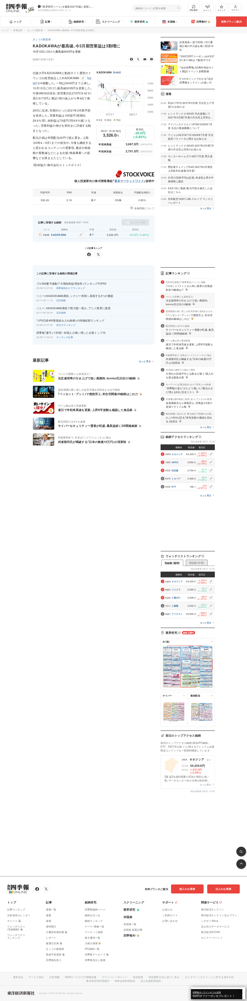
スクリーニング (111, 21)
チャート (207, 10)
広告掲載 (54, 977)
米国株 (171, 21)
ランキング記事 (64, 337)
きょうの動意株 (35, 30)
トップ (18, 21)
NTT (174, 486)
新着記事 (17, 30)
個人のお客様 (187, 889)
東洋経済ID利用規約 (97, 981)
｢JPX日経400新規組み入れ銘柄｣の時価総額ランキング (70, 320)
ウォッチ (221, 9)
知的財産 (138, 977)
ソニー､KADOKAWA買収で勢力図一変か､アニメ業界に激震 (73, 308)
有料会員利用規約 (125, 981)
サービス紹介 (36, 977)
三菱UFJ (176, 597)
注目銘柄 (61, 300)
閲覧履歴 (194, 9)
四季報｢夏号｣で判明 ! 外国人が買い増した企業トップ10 (71, 333)
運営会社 (18, 977)
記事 (47, 21)
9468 (117, 72)
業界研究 (140, 21)
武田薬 (175, 470)
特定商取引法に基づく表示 (164, 977)
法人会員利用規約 (150, 981)
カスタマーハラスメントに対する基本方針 (209, 977)
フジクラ (176, 589)
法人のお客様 (223, 889)
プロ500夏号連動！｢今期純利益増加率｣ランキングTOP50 (71, 283)
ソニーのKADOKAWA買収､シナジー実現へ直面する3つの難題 (74, 296)
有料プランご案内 (231, 21)
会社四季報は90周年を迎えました (55, 10)
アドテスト (177, 614)
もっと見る (145, 361)
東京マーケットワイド (129, 181)
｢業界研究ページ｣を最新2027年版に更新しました (68, 6)
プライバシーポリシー (115, 977)
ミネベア (176, 478)
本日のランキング (65, 324)
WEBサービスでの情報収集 (81, 977)
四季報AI (201, 21)
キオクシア (177, 454)
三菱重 (175, 605)
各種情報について (144, 208)
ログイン (235, 9)
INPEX (175, 462)
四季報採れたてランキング (70, 288)
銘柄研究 (79, 21)
